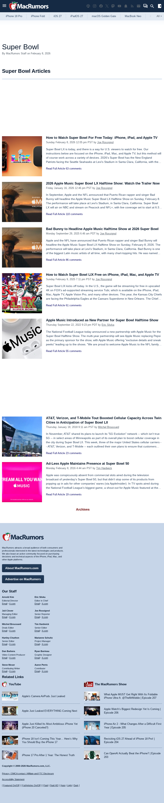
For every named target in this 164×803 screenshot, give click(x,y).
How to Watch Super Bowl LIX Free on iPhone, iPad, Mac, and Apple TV (102, 275)
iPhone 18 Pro (14, 16)
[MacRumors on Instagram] (95, 6)
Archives (83, 509)
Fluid (45, 785)
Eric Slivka (108, 324)
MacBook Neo (133, 16)
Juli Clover (7, 610)
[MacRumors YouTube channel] (119, 6)
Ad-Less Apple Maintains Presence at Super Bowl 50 (87, 463)
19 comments (74, 494)
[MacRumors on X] (107, 6)
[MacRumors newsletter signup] (139, 6)
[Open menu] (4, 6)
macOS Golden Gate (104, 16)
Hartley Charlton (10, 638)
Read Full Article (55, 168)
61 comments (74, 305)
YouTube (15, 684)
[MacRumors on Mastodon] (113, 6)
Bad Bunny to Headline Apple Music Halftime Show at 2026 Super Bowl (102, 229)
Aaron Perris (41, 665)
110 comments (74, 214)
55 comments (74, 351)
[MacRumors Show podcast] (88, 6)
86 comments (74, 259)
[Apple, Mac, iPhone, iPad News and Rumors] (29, 10)
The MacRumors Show (111, 684)
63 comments (74, 168)
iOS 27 (58, 16)
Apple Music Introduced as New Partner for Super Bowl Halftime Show (102, 320)
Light (69, 785)
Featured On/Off (11, 785)
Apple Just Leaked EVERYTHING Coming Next (49, 710)
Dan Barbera (8, 651)
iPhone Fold (38, 16)
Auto (63, 785)
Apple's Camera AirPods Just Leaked (43, 696)
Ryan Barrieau (42, 651)
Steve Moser (8, 665)
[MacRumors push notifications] (126, 6)
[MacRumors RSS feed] (132, 6)
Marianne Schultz (44, 638)
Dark (76, 785)
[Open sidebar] (159, 6)
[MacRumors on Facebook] (101, 6)
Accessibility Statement (13, 779)
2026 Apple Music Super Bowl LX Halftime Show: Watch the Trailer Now (103, 183)
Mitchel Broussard (108, 427)
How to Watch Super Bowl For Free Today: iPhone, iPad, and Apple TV (101, 138)
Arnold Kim (8, 597)
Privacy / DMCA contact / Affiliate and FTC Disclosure (28, 773)
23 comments (74, 453)
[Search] (153, 6)
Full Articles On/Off (31, 785)
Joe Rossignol (105, 142)
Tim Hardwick (104, 468)
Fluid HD (54, 785)
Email (4, 603)
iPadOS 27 (76, 16)
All (159, 16)
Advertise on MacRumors (23, 579)
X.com (12, 603)
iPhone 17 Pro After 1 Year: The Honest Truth (48, 755)
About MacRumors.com (21, 568)
